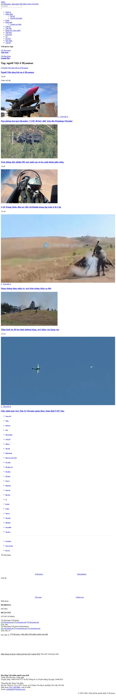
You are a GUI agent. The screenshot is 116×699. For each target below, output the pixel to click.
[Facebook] (76, 654)
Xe (6, 37)
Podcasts (7, 425)
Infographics (8, 434)
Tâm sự (7, 513)
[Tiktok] (87, 671)
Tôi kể (12, 16)
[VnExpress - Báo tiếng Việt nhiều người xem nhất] (19, 4)
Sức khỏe (8, 41)
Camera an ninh (15, 24)
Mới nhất (7, 522)
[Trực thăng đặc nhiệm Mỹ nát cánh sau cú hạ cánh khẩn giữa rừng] (29, 158)
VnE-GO (7, 439)
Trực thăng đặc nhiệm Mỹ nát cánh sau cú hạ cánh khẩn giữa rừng (32, 162)
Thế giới (8, 28)
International (81, 574)
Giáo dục (8, 34)
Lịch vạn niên (9, 546)
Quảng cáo (80, 597)
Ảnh (6, 430)
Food (7, 20)
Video (3, 2)
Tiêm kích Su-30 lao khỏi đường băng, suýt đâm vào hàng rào (30, 329)
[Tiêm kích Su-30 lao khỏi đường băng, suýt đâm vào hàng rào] (29, 325)
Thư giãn (7, 518)
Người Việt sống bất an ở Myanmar (17, 72)
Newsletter (8, 541)
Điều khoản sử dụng (8, 654)
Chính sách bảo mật (23, 654)
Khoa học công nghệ (12, 30)
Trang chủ (8, 416)
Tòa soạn (38, 597)
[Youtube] (52, 671)
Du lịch (8, 39)
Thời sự (8, 12)
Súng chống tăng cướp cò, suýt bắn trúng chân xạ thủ (26, 288)
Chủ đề (8, 43)
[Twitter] (18, 671)
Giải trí (7, 26)
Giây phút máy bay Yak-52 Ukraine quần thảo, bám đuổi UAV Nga (32, 411)
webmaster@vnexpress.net (15, 689)
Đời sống (7, 495)
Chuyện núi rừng (16, 18)
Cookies (33, 654)
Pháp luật (8, 22)
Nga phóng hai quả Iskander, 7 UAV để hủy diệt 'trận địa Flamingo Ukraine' (37, 121)
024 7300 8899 (14, 687)
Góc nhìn (7, 462)
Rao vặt (7, 550)
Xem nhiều (8, 527)
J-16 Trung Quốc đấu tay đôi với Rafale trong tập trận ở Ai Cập (31, 207)
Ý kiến (7, 508)
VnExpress (39, 574)
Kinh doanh (8, 453)
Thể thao (8, 32)
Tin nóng (7, 532)
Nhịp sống (9, 14)
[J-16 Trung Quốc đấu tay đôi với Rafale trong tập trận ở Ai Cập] (29, 203)
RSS (38, 654)
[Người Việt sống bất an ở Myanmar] (14, 68)
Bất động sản (9, 467)
